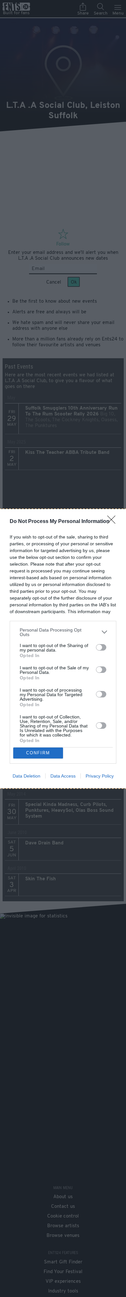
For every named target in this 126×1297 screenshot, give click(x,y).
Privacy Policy (100, 776)
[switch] (101, 647)
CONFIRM (38, 752)
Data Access (63, 776)
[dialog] (63, 648)
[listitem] (63, 632)
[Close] (113, 522)
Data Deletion (26, 776)
